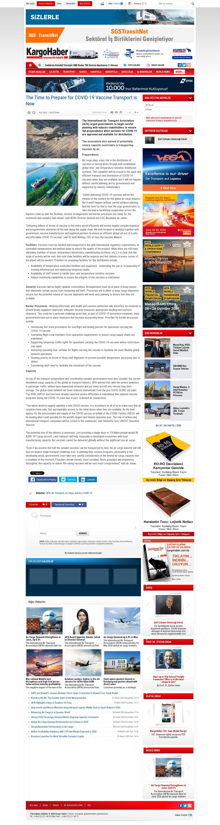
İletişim (56, 805)
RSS (89, 805)
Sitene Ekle (70, 3)
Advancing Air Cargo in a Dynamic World (50, 712)
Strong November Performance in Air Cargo (52, 726)
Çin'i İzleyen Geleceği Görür (172, 139)
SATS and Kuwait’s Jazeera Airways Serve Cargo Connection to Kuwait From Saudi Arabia (74, 693)
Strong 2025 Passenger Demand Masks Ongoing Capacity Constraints (65, 717)
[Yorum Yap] (112, 112)
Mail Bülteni (85, 3)
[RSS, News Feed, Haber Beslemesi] (189, 65)
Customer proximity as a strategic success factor (120, 683)
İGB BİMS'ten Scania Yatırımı (181, 367)
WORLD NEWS (153, 750)
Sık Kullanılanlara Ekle (73, 805)
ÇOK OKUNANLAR (153, 333)
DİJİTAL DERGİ (153, 696)
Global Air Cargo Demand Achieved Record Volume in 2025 (59, 722)
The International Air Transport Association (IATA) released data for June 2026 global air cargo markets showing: (43, 641)
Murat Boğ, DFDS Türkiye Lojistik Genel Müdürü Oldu (181, 348)
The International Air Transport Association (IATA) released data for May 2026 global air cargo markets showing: (121, 641)
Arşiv (59, 3)
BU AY (159, 425)
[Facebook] (29, 112)
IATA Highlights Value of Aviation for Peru (51, 702)
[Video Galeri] (156, 65)
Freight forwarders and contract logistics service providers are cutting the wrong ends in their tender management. (168, 682)
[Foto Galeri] (132, 65)
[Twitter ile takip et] (184, 65)
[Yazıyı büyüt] (136, 112)
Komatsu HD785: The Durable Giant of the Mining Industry (58, 698)
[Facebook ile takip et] (180, 65)
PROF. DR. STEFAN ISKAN (158, 642)
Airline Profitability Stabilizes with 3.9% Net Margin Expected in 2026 (64, 731)
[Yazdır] (121, 112)
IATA (48, 493)
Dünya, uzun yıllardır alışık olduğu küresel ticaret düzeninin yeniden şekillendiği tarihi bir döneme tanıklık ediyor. (168, 628)
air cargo (69, 493)
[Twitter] (33, 112)
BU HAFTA (169, 425)
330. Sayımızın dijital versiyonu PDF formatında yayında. (168, 734)
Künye (45, 805)
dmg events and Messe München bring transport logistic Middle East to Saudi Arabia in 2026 (75, 707)
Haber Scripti (181, 815)
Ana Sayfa (30, 3)
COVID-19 (87, 493)
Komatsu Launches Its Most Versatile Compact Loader (57, 736)
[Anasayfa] (32, 65)
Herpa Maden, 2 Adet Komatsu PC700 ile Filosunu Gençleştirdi (181, 391)
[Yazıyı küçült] (129, 112)
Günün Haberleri (46, 3)
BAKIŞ (149, 587)
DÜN (179, 425)
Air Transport (58, 493)
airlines (78, 493)
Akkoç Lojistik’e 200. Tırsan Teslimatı (64, 65)
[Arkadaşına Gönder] (116, 112)
